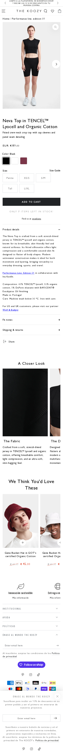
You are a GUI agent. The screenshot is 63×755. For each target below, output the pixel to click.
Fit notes (7, 319)
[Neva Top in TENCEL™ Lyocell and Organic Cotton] (6, 160)
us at (31, 218)
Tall (10, 188)
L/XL (26, 188)
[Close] (57, 696)
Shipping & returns (13, 329)
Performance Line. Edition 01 (18, 272)
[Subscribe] (58, 645)
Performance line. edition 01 (28, 18)
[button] (45, 11)
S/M (43, 178)
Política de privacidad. (47, 740)
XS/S (27, 178)
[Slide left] (6, 3)
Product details (11, 229)
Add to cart (31, 201)
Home (6, 18)
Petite (10, 178)
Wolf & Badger (10, 309)
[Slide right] (57, 3)
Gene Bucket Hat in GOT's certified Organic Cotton (20, 554)
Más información (20, 597)
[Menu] (3, 11)
